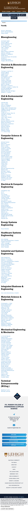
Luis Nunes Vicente (6, 276)
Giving (24, 11)
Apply (13, 11)
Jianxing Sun (4, 356)
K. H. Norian (4, 200)
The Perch (14, 462)
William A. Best (5, 375)
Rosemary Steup (5, 176)
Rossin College (6, 11)
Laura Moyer (4, 312)
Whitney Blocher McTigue (8, 91)
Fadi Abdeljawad (5, 306)
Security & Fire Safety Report (14, 487)
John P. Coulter (5, 357)
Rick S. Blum (4, 204)
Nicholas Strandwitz (6, 316)
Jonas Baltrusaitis (6, 81)
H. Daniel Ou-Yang (6, 46)
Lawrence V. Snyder (6, 273)
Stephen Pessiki (5, 130)
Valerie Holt (4, 374)
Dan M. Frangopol (6, 105)
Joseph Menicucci (6, 83)
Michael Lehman (5, 363)
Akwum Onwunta (6, 258)
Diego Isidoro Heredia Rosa (8, 108)
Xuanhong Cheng (6, 59)
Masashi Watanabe (6, 315)
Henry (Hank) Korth (6, 158)
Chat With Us (13, 437)
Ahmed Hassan (5, 142)
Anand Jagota (5, 42)
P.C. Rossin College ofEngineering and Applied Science (14, 7)
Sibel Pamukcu (5, 127)
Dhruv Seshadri (5, 45)
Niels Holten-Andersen (7, 51)
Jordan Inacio (5, 358)
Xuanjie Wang (4, 377)
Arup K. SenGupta (6, 30)
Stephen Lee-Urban (6, 177)
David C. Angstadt (6, 348)
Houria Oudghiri (5, 159)
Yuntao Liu (4, 217)
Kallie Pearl (4, 163)
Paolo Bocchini (5, 125)
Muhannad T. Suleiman (7, 123)
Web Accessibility (14, 476)
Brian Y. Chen (4, 146)
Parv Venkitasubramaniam (8, 202)
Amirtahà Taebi (5, 41)
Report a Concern (14, 480)
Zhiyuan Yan (4, 218)
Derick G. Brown (5, 106)
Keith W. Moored (5, 359)
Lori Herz (3, 50)
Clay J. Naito (4, 104)
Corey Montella (5, 147)
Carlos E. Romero (6, 344)
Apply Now (13, 434)
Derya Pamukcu (5, 266)
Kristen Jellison (5, 119)
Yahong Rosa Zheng (6, 214)
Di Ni (2, 192)
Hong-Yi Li (4, 112)
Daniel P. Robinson (6, 265)
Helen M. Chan (5, 307)
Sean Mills (4, 321)
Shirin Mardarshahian (7, 32)
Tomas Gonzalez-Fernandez (9, 56)
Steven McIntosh (5, 89)
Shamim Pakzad (5, 126)
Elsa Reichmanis (5, 77)
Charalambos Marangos (7, 264)
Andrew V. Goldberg (6, 262)
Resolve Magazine (13, 440)
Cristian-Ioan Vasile (6, 346)
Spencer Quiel (5, 129)
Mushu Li (3, 173)
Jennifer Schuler (5, 311)
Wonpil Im (4, 58)
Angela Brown (5, 73)
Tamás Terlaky (5, 245)
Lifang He (3, 165)
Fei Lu (2, 193)
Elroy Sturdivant (5, 152)
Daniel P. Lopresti (6, 148)
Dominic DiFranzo (6, 151)
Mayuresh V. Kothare (6, 85)
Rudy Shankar (5, 205)
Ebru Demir (4, 350)
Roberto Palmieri (6, 175)
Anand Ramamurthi (6, 43)
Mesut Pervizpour (6, 122)
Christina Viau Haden (7, 345)
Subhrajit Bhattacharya (7, 370)
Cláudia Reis (4, 102)
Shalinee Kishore (5, 206)
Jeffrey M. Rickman (6, 310)
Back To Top (17, 397)
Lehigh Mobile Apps (14, 478)
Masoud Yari (4, 169)
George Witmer (5, 155)
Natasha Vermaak (6, 367)
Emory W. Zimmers (6, 268)
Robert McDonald (6, 244)
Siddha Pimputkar (6, 323)
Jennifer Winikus (5, 198)
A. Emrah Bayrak (5, 336)
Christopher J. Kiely (6, 76)
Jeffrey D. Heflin (5, 160)
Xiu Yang (3, 282)
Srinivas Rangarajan (6, 88)
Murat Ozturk (5, 365)
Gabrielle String (5, 110)
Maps (14, 469)
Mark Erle (3, 167)
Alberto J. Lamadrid (6, 260)
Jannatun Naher (5, 196)
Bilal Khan (4, 143)
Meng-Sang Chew (6, 362)
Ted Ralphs (4, 281)
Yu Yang (3, 180)
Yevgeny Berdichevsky (7, 60)
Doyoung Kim (5, 349)
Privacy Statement (5, 506)
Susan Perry (4, 55)
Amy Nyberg (4, 239)
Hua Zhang (4, 194)
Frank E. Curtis (5, 270)
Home (3, 22)
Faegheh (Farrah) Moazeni (8, 109)
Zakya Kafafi (4, 33)
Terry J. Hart (4, 373)
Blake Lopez (4, 75)
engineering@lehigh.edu (14, 427)
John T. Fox (4, 118)
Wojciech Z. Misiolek (6, 324)
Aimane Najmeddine (6, 338)
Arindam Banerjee (6, 342)
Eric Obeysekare (5, 154)
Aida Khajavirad (5, 257)
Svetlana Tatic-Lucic (6, 210)
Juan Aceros (4, 49)
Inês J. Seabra (5, 47)
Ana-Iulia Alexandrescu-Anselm (10, 240)
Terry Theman (5, 247)
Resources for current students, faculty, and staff (13, 445)
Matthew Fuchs (5, 390)
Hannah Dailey (5, 354)
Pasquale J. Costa (6, 278)
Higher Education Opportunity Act (14, 483)
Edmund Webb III (6, 352)
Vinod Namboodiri (6, 179)
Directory (14, 464)
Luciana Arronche (6, 361)
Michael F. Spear (5, 171)
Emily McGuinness (6, 304)
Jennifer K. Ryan (5, 272)
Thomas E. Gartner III (7, 71)
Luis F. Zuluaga (5, 243)
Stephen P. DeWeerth (7, 54)
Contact (14, 467)
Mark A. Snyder (5, 84)
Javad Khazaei (5, 197)
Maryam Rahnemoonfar (7, 121)
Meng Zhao (4, 277)
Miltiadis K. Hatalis (6, 201)
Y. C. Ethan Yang (5, 131)
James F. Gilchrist (6, 80)
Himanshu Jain (5, 308)
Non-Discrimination (14, 485)
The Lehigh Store (14, 471)
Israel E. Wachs (5, 79)
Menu (5, 15)
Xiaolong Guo (5, 213)
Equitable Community (14, 460)
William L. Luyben (6, 92)
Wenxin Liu (4, 211)
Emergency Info (14, 473)
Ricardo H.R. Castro (6, 319)
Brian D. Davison (5, 144)
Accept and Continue (7, 508)
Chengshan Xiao (5, 190)
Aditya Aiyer (4, 337)
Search (14, 15)
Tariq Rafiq (4, 371)
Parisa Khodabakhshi (7, 369)
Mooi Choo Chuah (6, 172)
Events (19, 11)
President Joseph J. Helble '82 (9, 87)
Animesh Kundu (5, 341)
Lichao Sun (4, 164)
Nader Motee (4, 366)
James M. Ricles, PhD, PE (8, 113)
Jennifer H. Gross (6, 114)
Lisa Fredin (4, 314)
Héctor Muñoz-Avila (6, 156)
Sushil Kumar (4, 209)
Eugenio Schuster (6, 353)
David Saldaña (5, 150)
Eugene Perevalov (6, 241)
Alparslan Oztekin (6, 340)
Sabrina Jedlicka (5, 53)
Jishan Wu (4, 115)
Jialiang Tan (4, 161)
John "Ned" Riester (6, 117)
